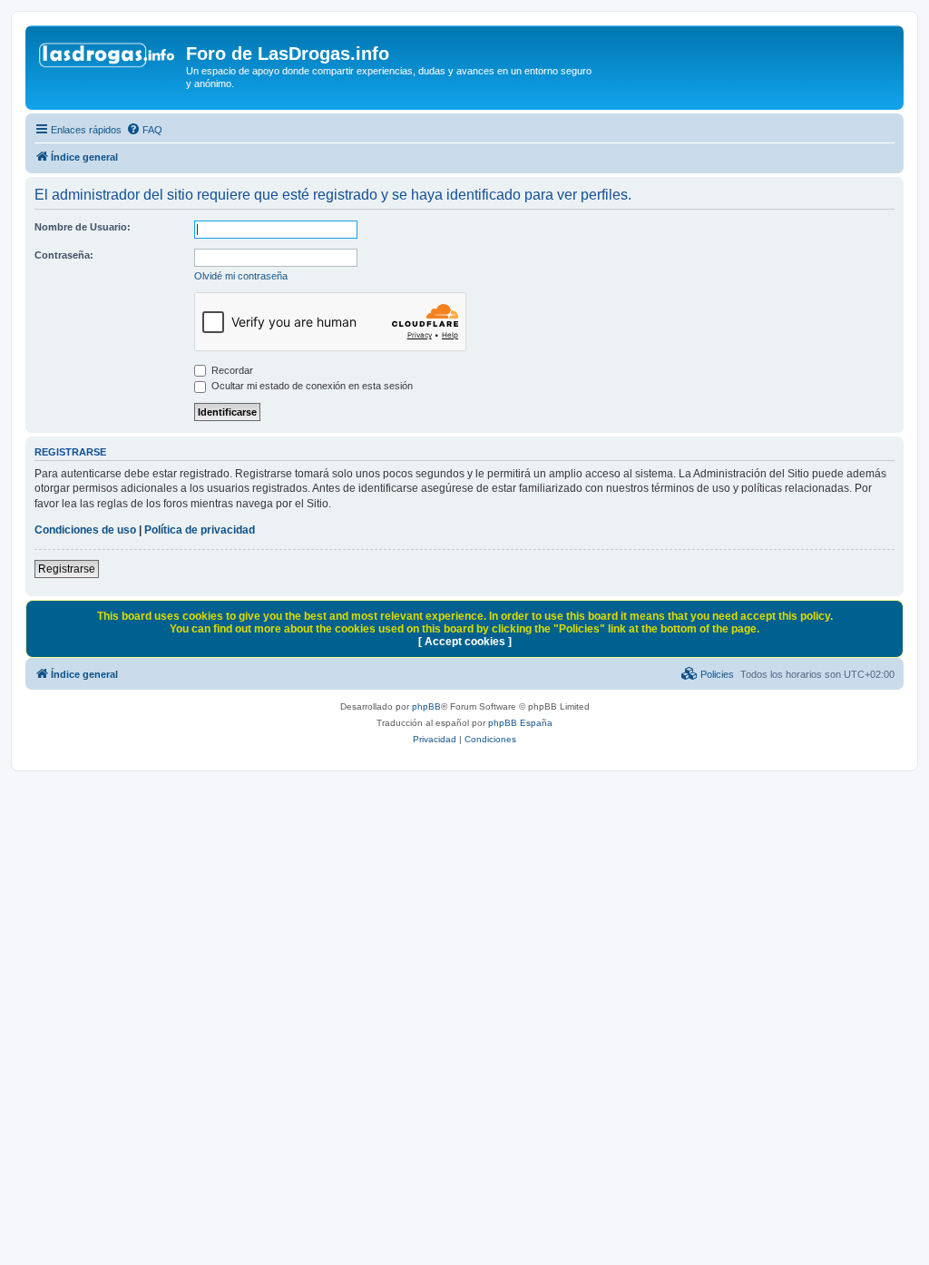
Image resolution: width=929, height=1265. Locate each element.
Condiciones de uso (85, 530)
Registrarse (66, 569)
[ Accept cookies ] (465, 641)
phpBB (426, 706)
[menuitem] (144, 130)
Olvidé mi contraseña (241, 275)
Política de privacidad (199, 530)
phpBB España (520, 723)
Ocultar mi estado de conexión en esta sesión (311, 385)
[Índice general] (108, 59)
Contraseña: (63, 255)
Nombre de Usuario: (82, 226)
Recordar (231, 370)
